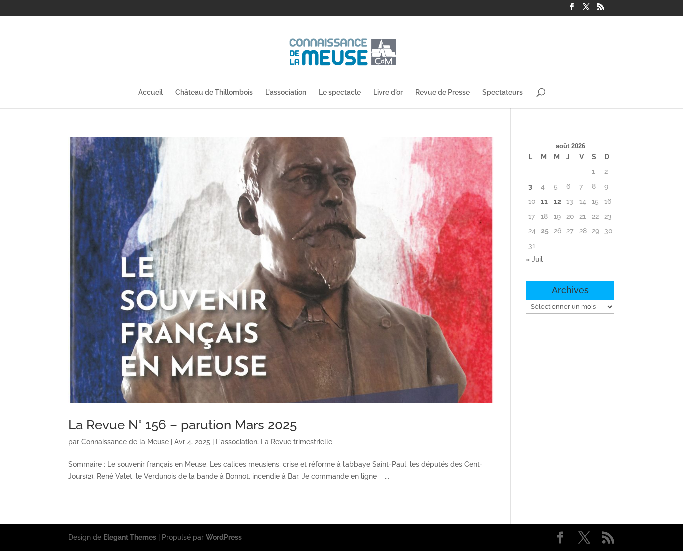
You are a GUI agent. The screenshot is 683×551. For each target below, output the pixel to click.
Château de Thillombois (214, 92)
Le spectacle (340, 92)
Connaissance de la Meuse (125, 442)
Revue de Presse (443, 92)
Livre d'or (388, 92)
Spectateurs (502, 92)
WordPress (224, 538)
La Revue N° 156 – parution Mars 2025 (182, 425)
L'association (286, 92)
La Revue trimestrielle (296, 442)
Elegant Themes (130, 538)
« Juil (534, 260)
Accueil (150, 92)
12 (558, 202)
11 (544, 202)
